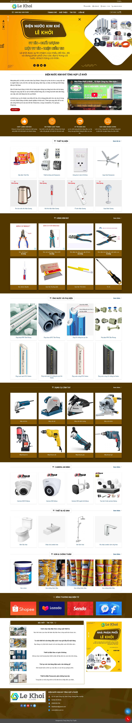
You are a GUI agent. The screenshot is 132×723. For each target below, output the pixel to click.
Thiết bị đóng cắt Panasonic (52, 175)
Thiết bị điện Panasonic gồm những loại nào (55, 676)
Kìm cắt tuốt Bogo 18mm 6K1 (52, 252)
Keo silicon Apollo (23, 287)
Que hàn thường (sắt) (52, 287)
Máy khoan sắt (52, 455)
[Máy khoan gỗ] (108, 439)
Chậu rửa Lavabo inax (52, 544)
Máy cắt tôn (23, 421)
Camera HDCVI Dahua (23, 501)
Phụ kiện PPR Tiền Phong (108, 337)
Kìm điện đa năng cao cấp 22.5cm (80, 252)
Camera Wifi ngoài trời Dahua (80, 501)
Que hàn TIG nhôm (80, 287)
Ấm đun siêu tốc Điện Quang (23, 208)
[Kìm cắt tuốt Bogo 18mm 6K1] (52, 236)
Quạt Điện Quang (108, 208)
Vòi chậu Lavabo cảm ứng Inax (108, 544)
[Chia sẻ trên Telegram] (34, 705)
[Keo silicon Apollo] (23, 271)
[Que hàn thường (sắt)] (52, 271)
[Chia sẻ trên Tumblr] (31, 705)
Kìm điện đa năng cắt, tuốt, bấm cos (108, 252)
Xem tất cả (116, 141)
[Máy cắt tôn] (23, 406)
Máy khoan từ (24, 455)
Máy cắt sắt (51, 421)
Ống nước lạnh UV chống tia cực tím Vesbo (51, 377)
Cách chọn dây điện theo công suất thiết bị (55, 629)
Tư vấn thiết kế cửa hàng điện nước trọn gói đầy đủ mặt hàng (55, 641)
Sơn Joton (23, 588)
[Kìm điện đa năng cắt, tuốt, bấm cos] (108, 236)
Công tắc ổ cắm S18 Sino (80, 175)
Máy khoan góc (80, 455)
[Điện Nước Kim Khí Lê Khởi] (23, 6)
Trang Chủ (52, 12)
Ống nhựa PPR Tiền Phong (23, 337)
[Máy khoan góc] (80, 439)
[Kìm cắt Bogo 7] (23, 236)
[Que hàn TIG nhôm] (80, 271)
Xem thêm (116, 218)
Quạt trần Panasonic (108, 175)
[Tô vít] (108, 271)
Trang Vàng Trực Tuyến (70, 720)
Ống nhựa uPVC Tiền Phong (52, 337)
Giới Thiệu (63, 12)
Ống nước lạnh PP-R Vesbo (23, 376)
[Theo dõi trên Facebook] (117, 1)
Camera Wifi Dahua (51, 501)
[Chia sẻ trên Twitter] (24, 705)
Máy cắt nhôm (108, 421)
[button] (21, 12)
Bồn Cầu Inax (23, 544)
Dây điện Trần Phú (23, 175)
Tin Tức (73, 12)
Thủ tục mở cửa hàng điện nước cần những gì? (55, 664)
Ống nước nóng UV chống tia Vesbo (108, 376)
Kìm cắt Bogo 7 (23, 252)
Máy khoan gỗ (108, 455)
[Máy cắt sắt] (52, 406)
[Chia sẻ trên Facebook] (21, 705)
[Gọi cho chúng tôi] (120, 1)
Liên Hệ (81, 12)
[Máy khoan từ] (23, 439)
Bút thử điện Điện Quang (52, 208)
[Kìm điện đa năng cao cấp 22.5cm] (80, 236)
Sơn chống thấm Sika (52, 588)
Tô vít (108, 287)
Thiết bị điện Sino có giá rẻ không (55, 652)
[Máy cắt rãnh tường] (80, 406)
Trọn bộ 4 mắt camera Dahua (108, 501)
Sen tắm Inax (80, 544)
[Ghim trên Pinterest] (28, 705)
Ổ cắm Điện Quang (80, 208)
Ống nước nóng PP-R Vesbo (80, 376)
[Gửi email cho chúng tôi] (119, 1)
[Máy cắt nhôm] (108, 406)
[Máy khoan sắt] (52, 439)
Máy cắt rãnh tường (80, 421)
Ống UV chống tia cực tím (80, 337)
